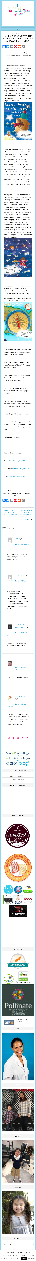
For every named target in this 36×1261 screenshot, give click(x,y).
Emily (17, 662)
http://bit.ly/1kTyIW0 (17, 461)
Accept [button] (24, 1258)
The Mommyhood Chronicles (18, 14)
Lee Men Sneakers (18, 779)
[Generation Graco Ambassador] (8, 893)
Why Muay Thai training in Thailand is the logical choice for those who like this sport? (11, 514)
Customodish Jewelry (18, 776)
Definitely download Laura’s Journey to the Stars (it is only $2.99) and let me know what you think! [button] (16, 493)
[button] (18, 29)
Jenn (16, 539)
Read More (31, 1258)
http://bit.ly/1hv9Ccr (21, 469)
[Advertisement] (18, 932)
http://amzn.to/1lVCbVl (19, 476)
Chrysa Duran (19, 575)
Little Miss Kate (20, 696)
